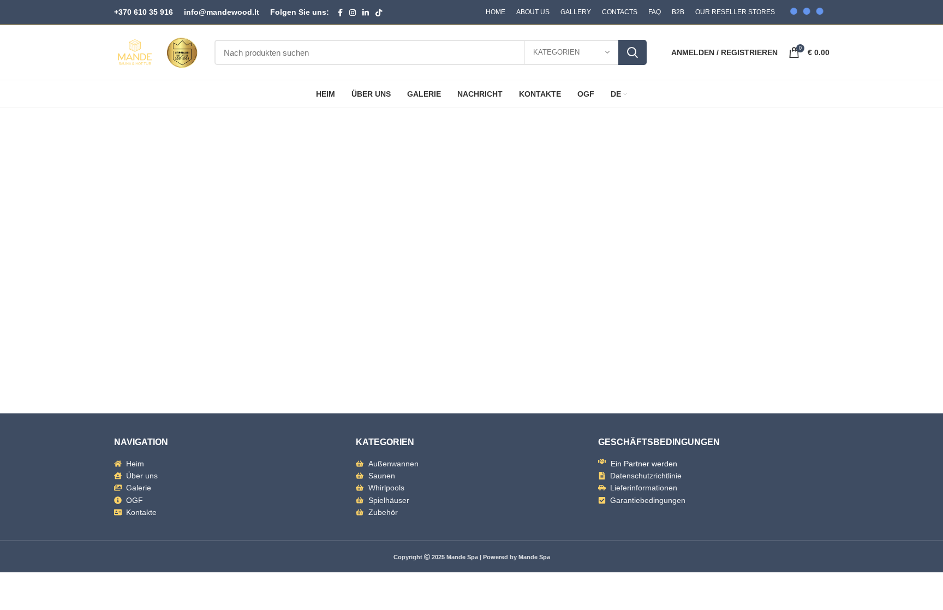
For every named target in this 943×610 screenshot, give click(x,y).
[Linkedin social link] (365, 12)
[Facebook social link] (340, 12)
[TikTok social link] (378, 12)
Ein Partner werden (644, 463)
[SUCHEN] (632, 52)
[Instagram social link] (352, 12)
